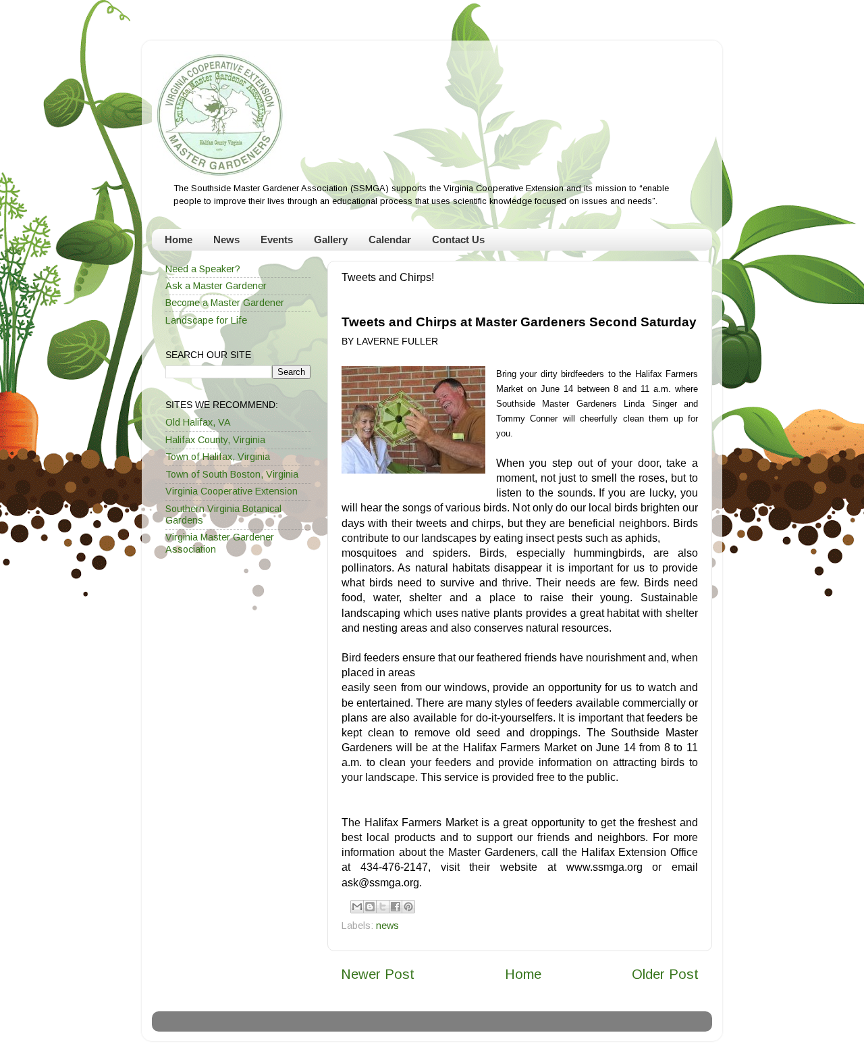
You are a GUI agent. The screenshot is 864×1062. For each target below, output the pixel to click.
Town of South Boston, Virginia (231, 474)
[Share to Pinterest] (408, 906)
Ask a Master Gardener (216, 285)
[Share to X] (382, 906)
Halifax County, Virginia (215, 439)
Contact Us (458, 239)
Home (178, 239)
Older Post (665, 974)
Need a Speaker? (202, 268)
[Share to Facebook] (395, 906)
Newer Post (377, 974)
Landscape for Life (206, 320)
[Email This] (357, 906)
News (226, 239)
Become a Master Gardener (224, 302)
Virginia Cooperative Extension (231, 491)
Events (277, 239)
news (387, 925)
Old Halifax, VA (198, 422)
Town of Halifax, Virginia (217, 456)
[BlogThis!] (370, 906)
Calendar (390, 239)
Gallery (331, 239)
